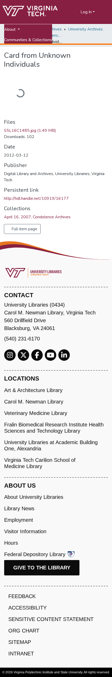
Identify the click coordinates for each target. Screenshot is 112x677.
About (10, 29)
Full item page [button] (23, 229)
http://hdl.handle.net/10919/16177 (36, 198)
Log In (86, 12)
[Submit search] (70, 12)
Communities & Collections (28, 40)
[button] (76, 12)
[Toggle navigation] (104, 12)
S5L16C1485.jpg (30, 130)
